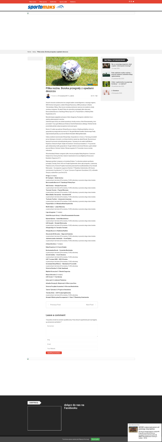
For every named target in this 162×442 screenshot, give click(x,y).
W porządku (95, 439)
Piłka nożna (32, 2)
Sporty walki (63, 2)
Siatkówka (53, 2)
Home (29, 52)
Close (160, 424)
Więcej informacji (84, 439)
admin (72, 96)
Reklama (72, 2)
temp (34, 52)
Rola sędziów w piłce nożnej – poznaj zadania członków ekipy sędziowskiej (122, 74)
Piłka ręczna (43, 2)
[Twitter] (133, 1)
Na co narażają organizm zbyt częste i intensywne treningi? (121, 65)
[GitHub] (131, 1)
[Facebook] (129, 1)
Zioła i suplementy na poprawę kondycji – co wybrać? (121, 83)
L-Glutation (115, 90)
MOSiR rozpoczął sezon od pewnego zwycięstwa (149, 428)
